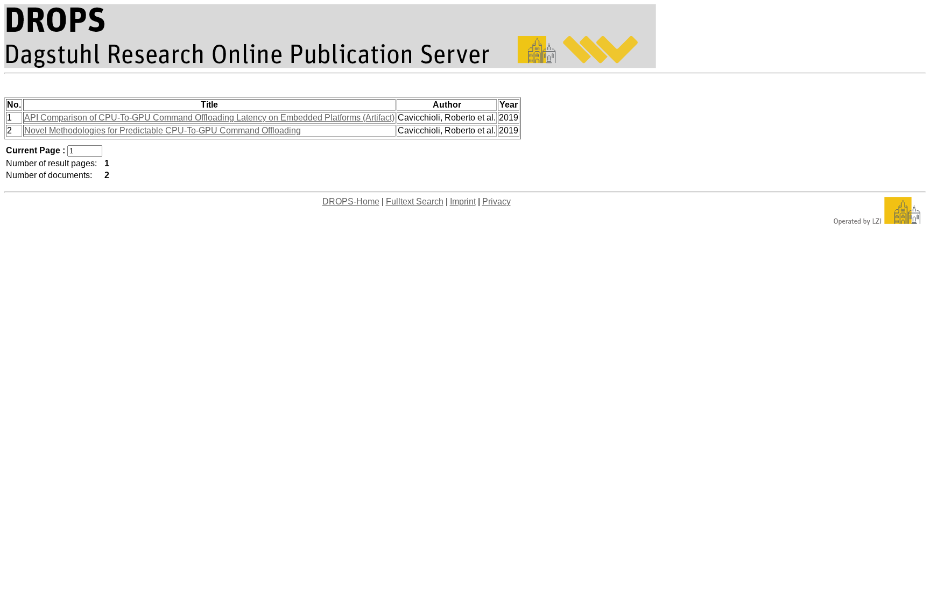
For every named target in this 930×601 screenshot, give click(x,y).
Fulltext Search (414, 201)
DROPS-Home (350, 201)
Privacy (496, 201)
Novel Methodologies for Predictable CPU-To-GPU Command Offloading (162, 130)
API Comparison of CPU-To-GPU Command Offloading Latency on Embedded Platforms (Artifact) (209, 117)
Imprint (463, 201)
